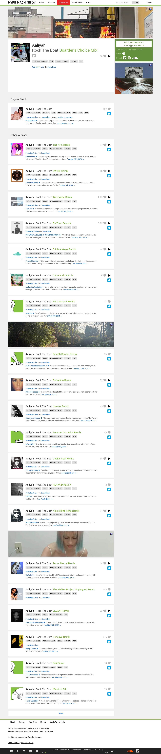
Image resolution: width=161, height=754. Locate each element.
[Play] (109, 56)
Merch (140, 50)
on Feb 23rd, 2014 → (70, 473)
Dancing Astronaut (33, 418)
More (61, 713)
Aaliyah (55, 750)
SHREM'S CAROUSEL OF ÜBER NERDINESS (43, 235)
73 (101, 406)
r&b (86, 113)
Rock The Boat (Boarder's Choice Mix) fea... (77, 750)
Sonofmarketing (32, 182)
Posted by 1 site (38, 67)
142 (105, 589)
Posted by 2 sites (32, 205)
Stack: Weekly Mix (57, 722)
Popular (51, 3)
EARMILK (29, 575)
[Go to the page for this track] (20, 52)
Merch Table (77, 3)
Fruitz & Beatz (31, 701)
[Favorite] (105, 56)
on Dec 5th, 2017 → (67, 185)
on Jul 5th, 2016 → (65, 211)
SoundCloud (51, 67)
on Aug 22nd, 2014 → (82, 368)
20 (101, 275)
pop (81, 61)
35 (105, 354)
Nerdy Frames (31, 648)
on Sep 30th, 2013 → (67, 577)
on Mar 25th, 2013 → (53, 625)
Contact (131, 50)
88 (101, 458)
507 (105, 109)
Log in (149, 3)
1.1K (100, 197)
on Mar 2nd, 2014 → (60, 447)
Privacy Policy (27, 742)
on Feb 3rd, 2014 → (46, 499)
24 (101, 563)
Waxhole (29, 313)
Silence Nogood (32, 392)
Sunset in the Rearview (35, 622)
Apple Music (68, 117)
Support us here (46, 731)
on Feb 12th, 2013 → (65, 123)
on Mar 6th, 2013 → (50, 651)
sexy (74, 113)
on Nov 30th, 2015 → (80, 237)
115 (105, 637)
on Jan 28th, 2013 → (60, 677)
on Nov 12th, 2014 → (72, 290)
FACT (28, 496)
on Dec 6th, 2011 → (71, 703)
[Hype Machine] (22, 2)
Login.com (37, 737)
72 (101, 611)
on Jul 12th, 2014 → (88, 420)
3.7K (100, 223)
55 (101, 380)
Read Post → (99, 750)
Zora (29, 737)
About (12, 722)
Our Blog (33, 722)
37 (101, 145)
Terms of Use (13, 742)
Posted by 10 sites (32, 231)
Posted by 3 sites (32, 414)
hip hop (74, 61)
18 (101, 249)
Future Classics (32, 261)
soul (51, 61)
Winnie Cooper (31, 522)
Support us (63, 3)
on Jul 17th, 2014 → (50, 394)
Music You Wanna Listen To (36, 366)
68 (101, 56)
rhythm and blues (40, 61)
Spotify (60, 117)
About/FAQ (121, 50)
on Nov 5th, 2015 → (81, 263)
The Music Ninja (32, 470)
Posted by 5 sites (32, 117)
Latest (42, 3)
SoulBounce (30, 156)
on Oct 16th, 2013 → (62, 525)
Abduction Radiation (34, 287)
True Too (29, 208)
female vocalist (62, 61)
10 (101, 171)
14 (105, 485)
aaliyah (46, 113)
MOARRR (29, 444)
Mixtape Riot (31, 120)
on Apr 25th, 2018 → (76, 159)
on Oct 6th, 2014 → (54, 316)
